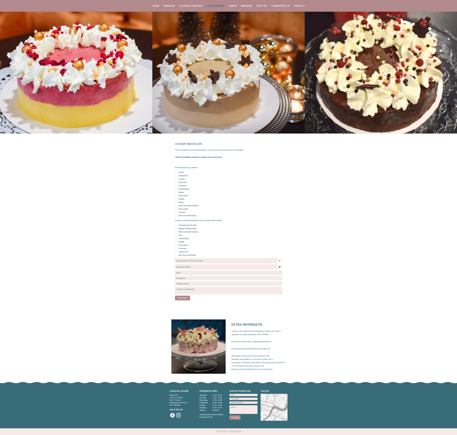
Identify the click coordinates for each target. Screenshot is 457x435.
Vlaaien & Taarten (190, 5)
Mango (181, 202)
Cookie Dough (184, 189)
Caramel (182, 179)
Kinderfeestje (280, 5)
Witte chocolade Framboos (189, 205)
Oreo (180, 235)
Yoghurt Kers (183, 175)
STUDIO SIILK (235, 431)
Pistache (182, 212)
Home (155, 5)
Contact (299, 5)
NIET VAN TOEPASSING (187, 215)
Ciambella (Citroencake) (188, 225)
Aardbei (181, 199)
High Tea (261, 5)
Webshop (169, 5)
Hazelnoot (182, 185)
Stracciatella (183, 209)
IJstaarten (215, 6)
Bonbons (246, 5)
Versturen (235, 417)
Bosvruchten (183, 195)
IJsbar (232, 5)
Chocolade (182, 182)
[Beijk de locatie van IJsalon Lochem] (274, 407)
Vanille (181, 172)
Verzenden (182, 298)
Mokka (181, 192)
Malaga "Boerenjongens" (188, 228)
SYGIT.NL (222, 431)
